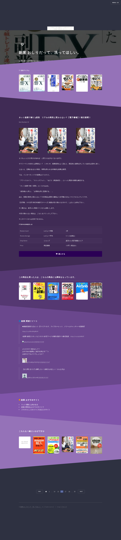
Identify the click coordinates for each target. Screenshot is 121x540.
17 (65, 491)
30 (74, 491)
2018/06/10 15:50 (39, 342)
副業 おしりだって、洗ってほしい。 (31, 507)
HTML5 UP (64, 507)
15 (58, 491)
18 (69, 491)
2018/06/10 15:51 (43, 377)
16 (62, 491)
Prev (39, 491)
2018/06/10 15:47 (45, 362)
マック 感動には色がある (29, 404)
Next (81, 491)
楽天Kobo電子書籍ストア (74, 241)
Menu (114, 2)
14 (54, 491)
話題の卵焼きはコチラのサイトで (32, 407)
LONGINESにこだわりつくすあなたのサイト (35, 409)
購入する (62, 254)
